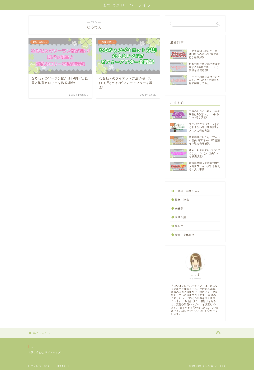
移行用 (179, 225)
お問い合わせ (36, 352)
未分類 (179, 208)
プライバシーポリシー (41, 366)
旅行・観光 (182, 199)
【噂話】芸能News (187, 191)
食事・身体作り (184, 234)
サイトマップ (52, 352)
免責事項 (61, 366)
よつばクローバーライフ (127, 5)
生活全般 (180, 217)
